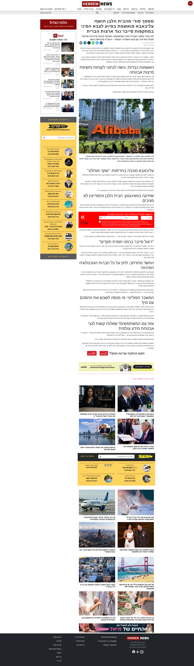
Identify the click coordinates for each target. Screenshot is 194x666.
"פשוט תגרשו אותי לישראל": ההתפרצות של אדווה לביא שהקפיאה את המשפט (52, 82)
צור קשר (58, 657)
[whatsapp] (93, 42)
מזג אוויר (140, 13)
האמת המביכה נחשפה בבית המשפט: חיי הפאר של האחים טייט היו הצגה (52, 69)
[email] (81, 42)
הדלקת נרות (150, 13)
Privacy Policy (128, 226)
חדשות (151, 9)
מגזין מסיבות (80, 641)
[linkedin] (85, 42)
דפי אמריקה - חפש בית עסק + (53, 9)
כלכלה (143, 9)
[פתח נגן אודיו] (190, 3)
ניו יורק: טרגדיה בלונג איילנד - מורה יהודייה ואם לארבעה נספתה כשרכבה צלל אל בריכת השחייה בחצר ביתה (52, 58)
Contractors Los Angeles (107, 641)
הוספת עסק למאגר (54, 649)
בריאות (134, 9)
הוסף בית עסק (87, 456)
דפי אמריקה (81, 645)
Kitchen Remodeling (109, 637)
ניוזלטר (59, 653)
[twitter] (89, 42)
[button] (101, 217)
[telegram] (97, 42)
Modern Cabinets (110, 645)
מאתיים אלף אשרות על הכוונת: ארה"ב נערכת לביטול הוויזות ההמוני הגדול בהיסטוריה (52, 94)
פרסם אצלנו (57, 637)
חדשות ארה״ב (80, 637)
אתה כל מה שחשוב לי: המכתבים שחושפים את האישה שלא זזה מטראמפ (52, 105)
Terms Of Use (136, 226)
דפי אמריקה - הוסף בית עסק (58, 120)
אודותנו (58, 641)
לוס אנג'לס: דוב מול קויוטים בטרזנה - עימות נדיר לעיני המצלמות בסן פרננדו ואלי (52, 45)
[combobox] (58, 137)
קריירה (59, 661)
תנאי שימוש (57, 645)
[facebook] (101, 42)
